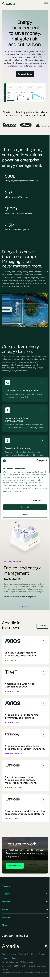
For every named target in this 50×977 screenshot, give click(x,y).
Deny (25, 515)
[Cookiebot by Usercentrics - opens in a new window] (36, 460)
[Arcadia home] (10, 946)
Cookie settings (9, 954)
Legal (14, 958)
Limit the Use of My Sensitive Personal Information (24, 966)
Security (5, 958)
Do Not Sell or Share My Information (17, 962)
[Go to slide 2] (25, 606)
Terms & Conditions (27, 954)
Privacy (42, 954)
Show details (36, 500)
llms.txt (5, 969)
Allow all (25, 507)
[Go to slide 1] (22, 606)
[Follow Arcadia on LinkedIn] (46, 946)
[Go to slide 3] (27, 606)
